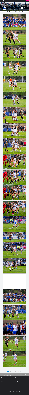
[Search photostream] (22, 13)
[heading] (4, 1)
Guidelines (2, 381)
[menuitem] (20, 0)
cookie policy (12, 375)
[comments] (25, 44)
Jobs (15, 377)
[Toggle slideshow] (24, 13)
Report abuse (16, 381)
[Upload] (22, 0)
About (1, 377)
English (1, 382)
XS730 (4, 28)
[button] (24, 44)
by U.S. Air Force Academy (5, 44)
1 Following (18, 9)
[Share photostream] (25, 13)
